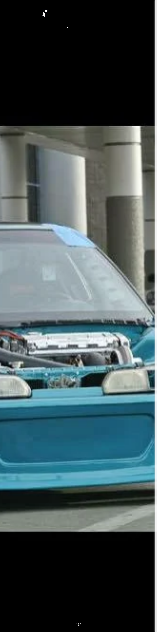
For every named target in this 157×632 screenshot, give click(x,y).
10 (83, 27)
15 (93, 27)
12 (87, 27)
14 (91, 27)
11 (85, 27)
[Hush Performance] (45, 17)
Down (79, 624)
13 (89, 27)
